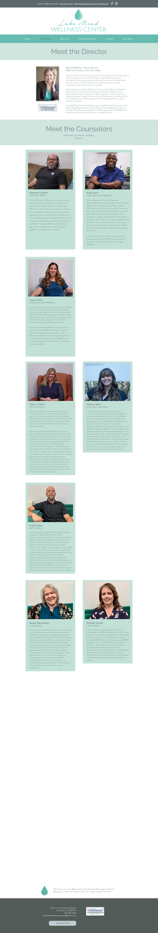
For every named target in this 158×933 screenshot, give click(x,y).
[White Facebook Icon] (112, 3)
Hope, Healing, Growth (47, 4)
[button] (128, 38)
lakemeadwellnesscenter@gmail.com (59, 915)
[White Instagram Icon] (116, 3)
